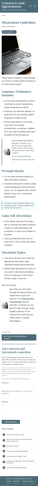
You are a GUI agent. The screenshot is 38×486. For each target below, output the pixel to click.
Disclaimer (16, 481)
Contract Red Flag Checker (22, 141)
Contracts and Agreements (13, 4)
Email (17, 392)
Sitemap (16, 484)
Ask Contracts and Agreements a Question (15, 337)
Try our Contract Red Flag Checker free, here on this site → (23, 159)
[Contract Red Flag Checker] (5, 306)
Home (3, 15)
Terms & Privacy (27, 481)
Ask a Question (8, 32)
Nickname (5, 383)
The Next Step (9, 284)
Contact (24, 484)
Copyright (8, 484)
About (9, 481)
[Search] (30, 6)
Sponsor (32, 484)
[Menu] (34, 6)
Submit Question (11, 422)
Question (5, 402)
